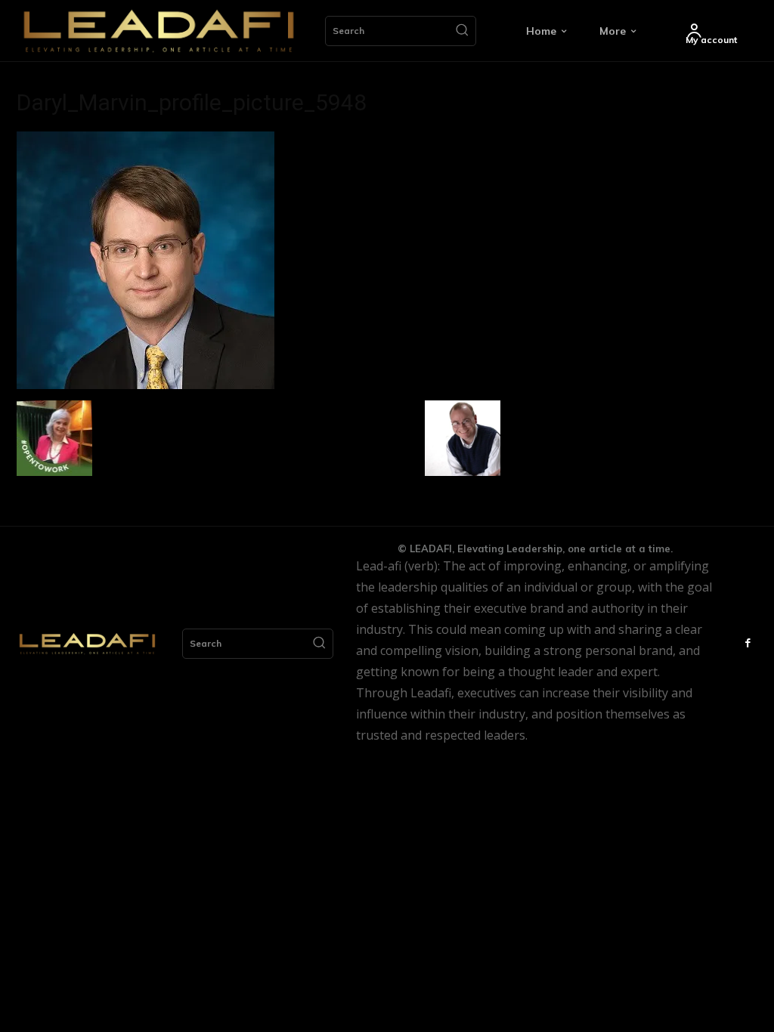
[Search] (461, 31)
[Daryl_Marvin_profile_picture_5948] (145, 385)
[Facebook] (747, 643)
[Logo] (158, 31)
